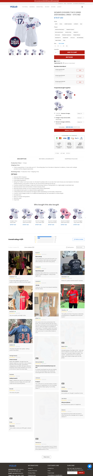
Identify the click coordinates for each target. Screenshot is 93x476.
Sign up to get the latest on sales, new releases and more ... (75, 469)
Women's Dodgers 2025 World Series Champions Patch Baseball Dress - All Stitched (52, 221)
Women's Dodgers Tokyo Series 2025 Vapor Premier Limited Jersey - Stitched (39, 221)
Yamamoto (75, 32)
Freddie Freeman (76, 35)
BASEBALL (32, 7)
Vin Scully (72, 37)
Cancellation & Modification (79, 3)
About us (30, 468)
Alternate (76, 24)
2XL (66, 46)
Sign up (81, 472)
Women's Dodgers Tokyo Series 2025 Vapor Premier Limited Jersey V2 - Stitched (78, 221)
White (56, 24)
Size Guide (61, 43)
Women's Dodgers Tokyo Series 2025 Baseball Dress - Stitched (66, 113)
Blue (81, 24)
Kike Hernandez (80, 37)
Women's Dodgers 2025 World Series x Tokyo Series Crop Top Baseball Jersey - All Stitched (63, 122)
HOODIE (53, 7)
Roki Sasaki (57, 35)
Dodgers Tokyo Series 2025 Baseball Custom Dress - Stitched (63, 117)
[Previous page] (9, 52)
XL (63, 46)
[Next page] (44, 52)
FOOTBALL (25, 7)
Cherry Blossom (68, 24)
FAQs (65, 3)
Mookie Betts (58, 37)
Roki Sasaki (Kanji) (59, 32)
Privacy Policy (31, 473)
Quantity (56, 49)
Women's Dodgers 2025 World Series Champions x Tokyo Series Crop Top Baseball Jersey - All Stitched (65, 221)
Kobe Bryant (65, 37)
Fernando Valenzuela (66, 35)
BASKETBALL (39, 7)
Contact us (60, 3)
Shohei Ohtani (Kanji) (59, 29)
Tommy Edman (58, 40)
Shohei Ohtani (68, 32)
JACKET (59, 7)
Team (64, 40)
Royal (61, 24)
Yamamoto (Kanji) (70, 29)
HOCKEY (47, 7)
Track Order (69, 3)
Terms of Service (32, 470)
